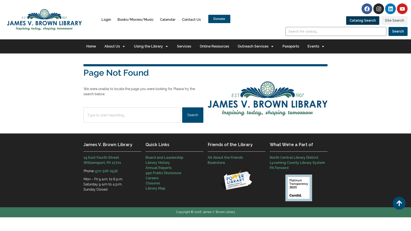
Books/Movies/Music (135, 20)
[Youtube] (402, 8)
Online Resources (214, 46)
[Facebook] (367, 8)
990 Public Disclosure (163, 173)
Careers (152, 178)
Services (184, 46)
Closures (153, 183)
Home (91, 46)
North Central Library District (294, 157)
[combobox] (131, 115)
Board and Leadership (164, 157)
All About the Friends (225, 157)
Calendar (168, 20)
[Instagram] (378, 8)
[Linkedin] (390, 8)
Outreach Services (253, 46)
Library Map (155, 188)
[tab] (362, 20)
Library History (158, 163)
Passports (291, 46)
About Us (112, 46)
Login (106, 20)
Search (398, 31)
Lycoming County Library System (297, 163)
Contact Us (191, 20)
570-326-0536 (106, 171)
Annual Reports (159, 168)
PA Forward (279, 168)
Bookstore (216, 163)
